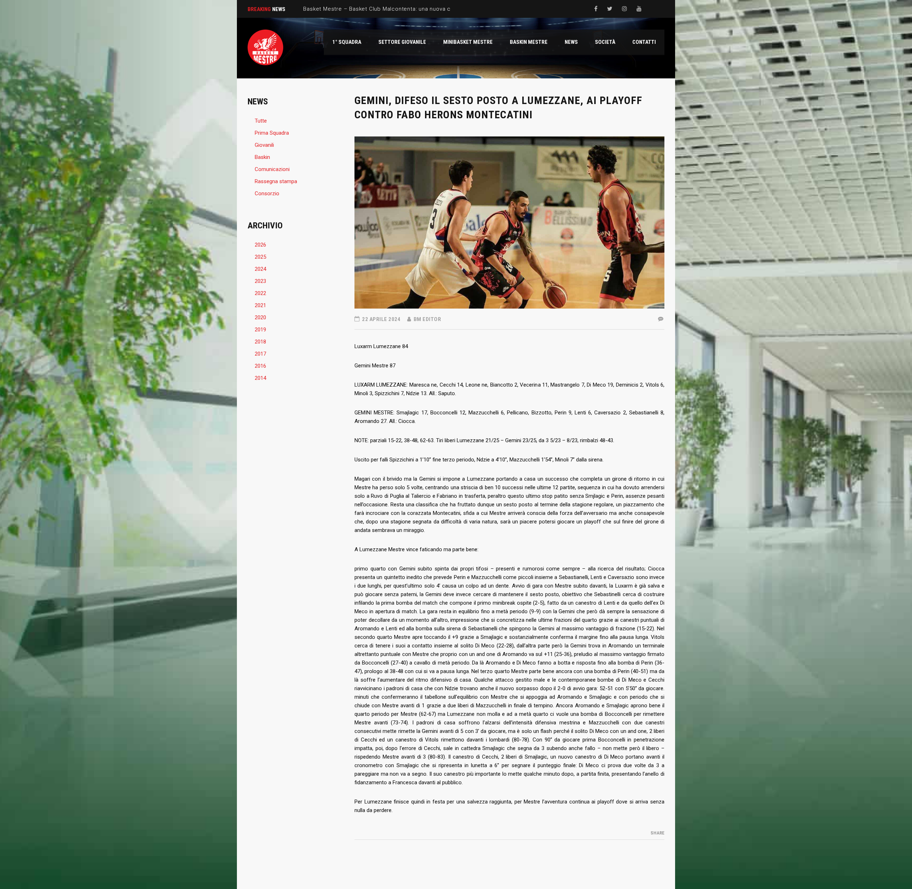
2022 (260, 293)
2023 (260, 281)
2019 (260, 329)
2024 (260, 269)
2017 (260, 354)
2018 (260, 341)
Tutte (261, 121)
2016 (260, 366)
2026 (260, 245)
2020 (260, 317)
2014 (260, 378)
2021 (260, 305)
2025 (260, 257)
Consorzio (267, 193)
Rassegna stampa (276, 181)
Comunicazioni (272, 169)
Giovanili (264, 145)
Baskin (262, 157)
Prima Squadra (272, 133)
